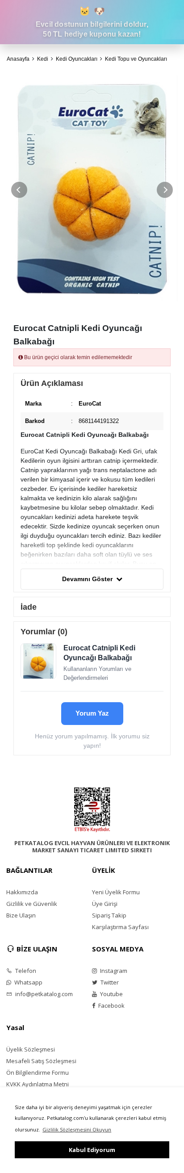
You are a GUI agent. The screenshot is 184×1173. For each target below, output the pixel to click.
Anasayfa (18, 59)
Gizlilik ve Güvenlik (31, 903)
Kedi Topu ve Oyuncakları (136, 59)
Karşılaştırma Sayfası (120, 926)
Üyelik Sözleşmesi (30, 1049)
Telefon (25, 970)
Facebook (111, 1005)
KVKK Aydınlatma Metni (37, 1084)
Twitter (109, 982)
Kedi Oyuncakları (76, 59)
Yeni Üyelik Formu (116, 892)
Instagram (113, 970)
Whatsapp (27, 982)
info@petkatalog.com (43, 993)
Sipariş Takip (109, 915)
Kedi (42, 59)
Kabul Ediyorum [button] (92, 1150)
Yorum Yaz (92, 713)
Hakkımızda (22, 892)
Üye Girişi (104, 903)
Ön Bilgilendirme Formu (37, 1072)
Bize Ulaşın (21, 915)
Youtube (111, 993)
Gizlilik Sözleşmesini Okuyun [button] (76, 1129)
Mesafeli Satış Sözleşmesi (41, 1060)
